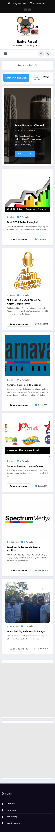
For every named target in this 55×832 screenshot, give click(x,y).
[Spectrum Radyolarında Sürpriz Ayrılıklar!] (27, 517)
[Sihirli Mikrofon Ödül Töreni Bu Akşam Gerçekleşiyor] (27, 271)
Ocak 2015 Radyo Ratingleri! (22, 222)
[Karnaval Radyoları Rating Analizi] (27, 436)
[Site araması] (41, 53)
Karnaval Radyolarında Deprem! (24, 384)
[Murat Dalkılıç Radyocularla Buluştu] (27, 602)
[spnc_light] (48, 54)
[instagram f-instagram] (25, 10)
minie (20, 130)
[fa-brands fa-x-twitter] (29, 10)
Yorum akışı (12, 816)
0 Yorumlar (25, 217)
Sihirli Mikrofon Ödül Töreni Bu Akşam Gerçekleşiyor (24, 302)
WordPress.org (13, 823)
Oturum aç (11, 803)
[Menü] (5, 53)
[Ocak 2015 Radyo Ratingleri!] (27, 192)
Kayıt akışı (11, 810)
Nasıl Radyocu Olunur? (29, 125)
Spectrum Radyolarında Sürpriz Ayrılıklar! (23, 548)
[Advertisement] (27, 690)
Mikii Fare (13, 541)
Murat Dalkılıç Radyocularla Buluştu (26, 631)
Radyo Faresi (27, 41)
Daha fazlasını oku (25, 154)
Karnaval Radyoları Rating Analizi (25, 466)
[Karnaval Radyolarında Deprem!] (27, 355)
